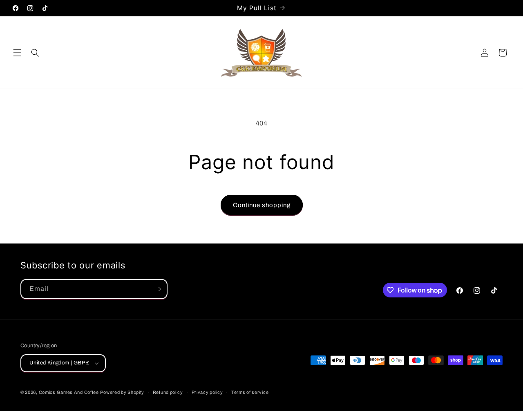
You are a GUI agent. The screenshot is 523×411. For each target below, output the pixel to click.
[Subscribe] (158, 289)
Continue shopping (262, 205)
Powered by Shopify (122, 392)
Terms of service (249, 392)
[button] (17, 53)
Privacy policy (207, 392)
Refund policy (168, 392)
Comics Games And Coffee (69, 392)
